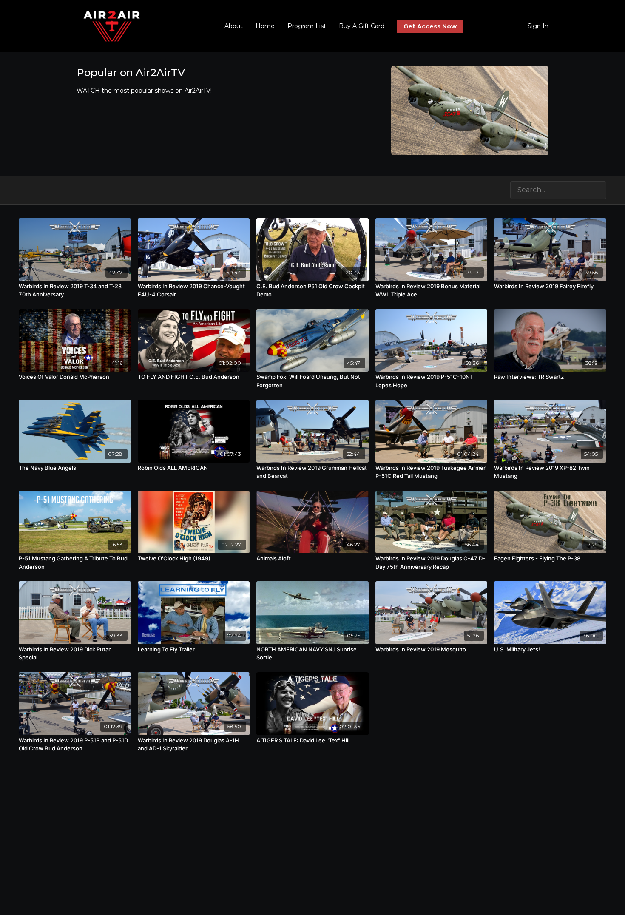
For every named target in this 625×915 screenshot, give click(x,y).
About (233, 26)
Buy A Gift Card (361, 26)
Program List (306, 26)
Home (265, 26)
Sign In (538, 26)
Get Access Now (430, 26)
